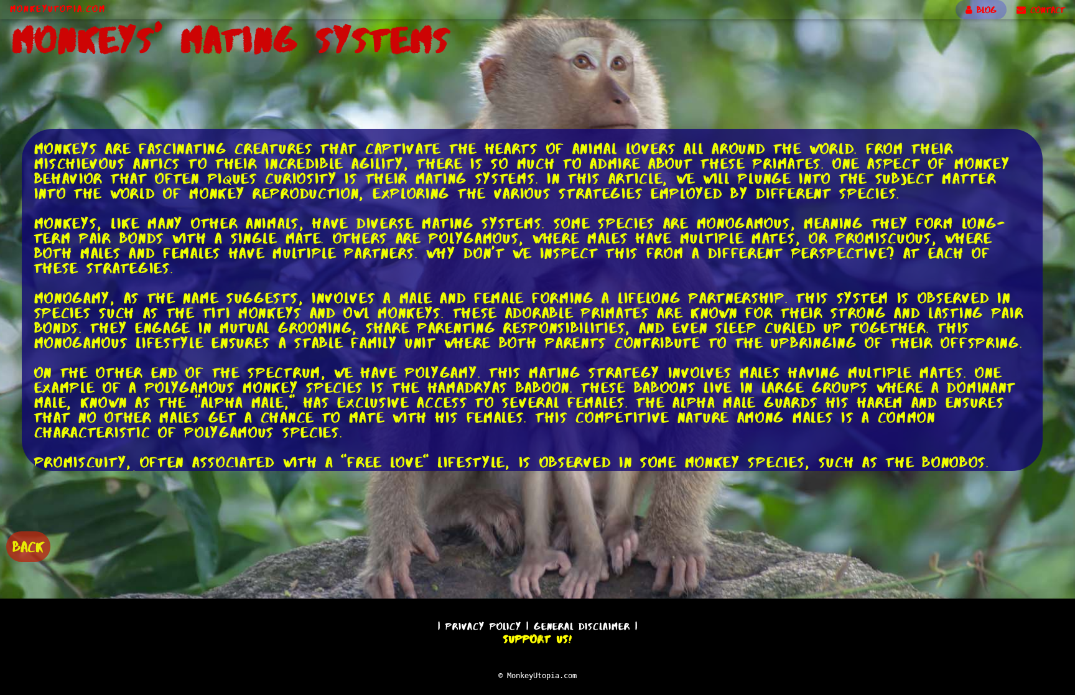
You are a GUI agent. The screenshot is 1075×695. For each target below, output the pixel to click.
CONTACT (1045, 10)
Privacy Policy (483, 626)
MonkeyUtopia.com (58, 8)
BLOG (984, 10)
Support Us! (537, 639)
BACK (28, 547)
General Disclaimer (582, 626)
